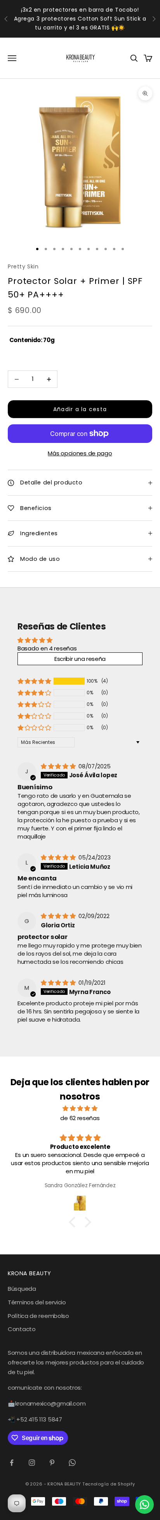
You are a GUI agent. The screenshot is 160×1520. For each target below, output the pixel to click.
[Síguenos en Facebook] (12, 1462)
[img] (59, 766)
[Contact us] (144, 1504)
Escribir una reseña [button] (80, 659)
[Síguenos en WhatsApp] (72, 1462)
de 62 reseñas (79, 1118)
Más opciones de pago (80, 453)
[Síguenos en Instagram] (32, 1462)
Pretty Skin (23, 266)
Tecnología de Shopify (108, 1484)
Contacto (22, 1329)
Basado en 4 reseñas (47, 648)
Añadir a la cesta (80, 409)
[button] (34, 681)
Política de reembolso (38, 1316)
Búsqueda (22, 1289)
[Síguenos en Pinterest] (52, 1462)
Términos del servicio (37, 1302)
